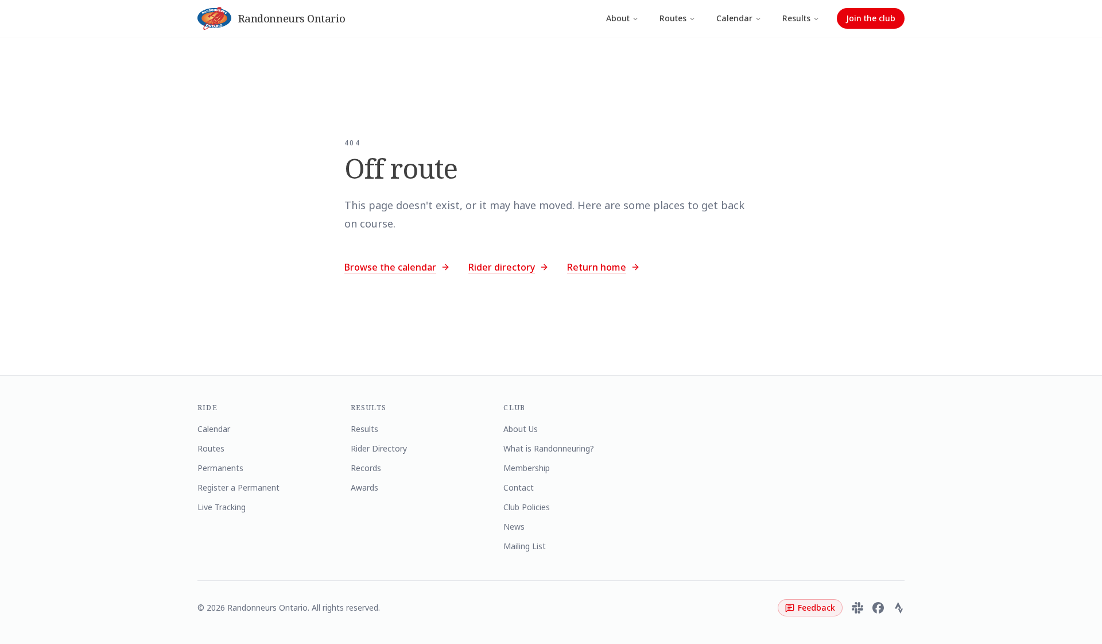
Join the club (870, 18)
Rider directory (501, 267)
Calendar (734, 18)
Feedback (816, 607)
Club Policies (526, 507)
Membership (526, 467)
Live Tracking (221, 507)
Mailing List (524, 546)
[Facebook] (878, 608)
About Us (520, 428)
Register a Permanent (238, 487)
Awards (364, 487)
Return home (596, 267)
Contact (518, 487)
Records (366, 467)
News (514, 526)
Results (796, 18)
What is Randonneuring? (548, 448)
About (618, 18)
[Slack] (857, 608)
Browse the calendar (390, 267)
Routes (672, 18)
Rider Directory (379, 448)
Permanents (220, 467)
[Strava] (899, 608)
